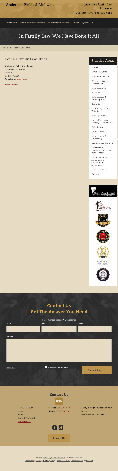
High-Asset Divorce (100, 76)
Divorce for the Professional (98, 82)
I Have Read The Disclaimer (59, 367)
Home (9, 23)
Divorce (94, 67)
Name (8, 323)
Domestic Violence (99, 169)
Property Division (99, 115)
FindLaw (89, 460)
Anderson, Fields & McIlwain (54, 458)
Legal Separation (99, 88)
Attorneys (31, 23)
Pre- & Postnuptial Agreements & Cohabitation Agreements (99, 161)
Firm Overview (19, 23)
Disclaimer (10, 368)
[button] (115, 454)
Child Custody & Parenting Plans (98, 98)
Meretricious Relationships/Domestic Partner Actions (102, 150)
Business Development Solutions (70, 460)
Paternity (95, 174)
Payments (85, 23)
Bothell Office (24, 421)
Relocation (96, 104)
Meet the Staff (43, 23)
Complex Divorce (99, 71)
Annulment (96, 92)
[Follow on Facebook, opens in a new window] (54, 427)
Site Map (39, 460)
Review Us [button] (59, 438)
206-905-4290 (84, 12)
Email (44, 323)
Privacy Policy (49, 460)
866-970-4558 (103, 12)
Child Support (97, 127)
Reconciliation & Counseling (98, 137)
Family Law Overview (60, 23)
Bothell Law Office (12, 84)
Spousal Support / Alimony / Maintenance (102, 121)
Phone (80, 323)
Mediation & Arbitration (102, 143)
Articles (76, 23)
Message (9, 336)
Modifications (97, 131)
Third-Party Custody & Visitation (101, 109)
